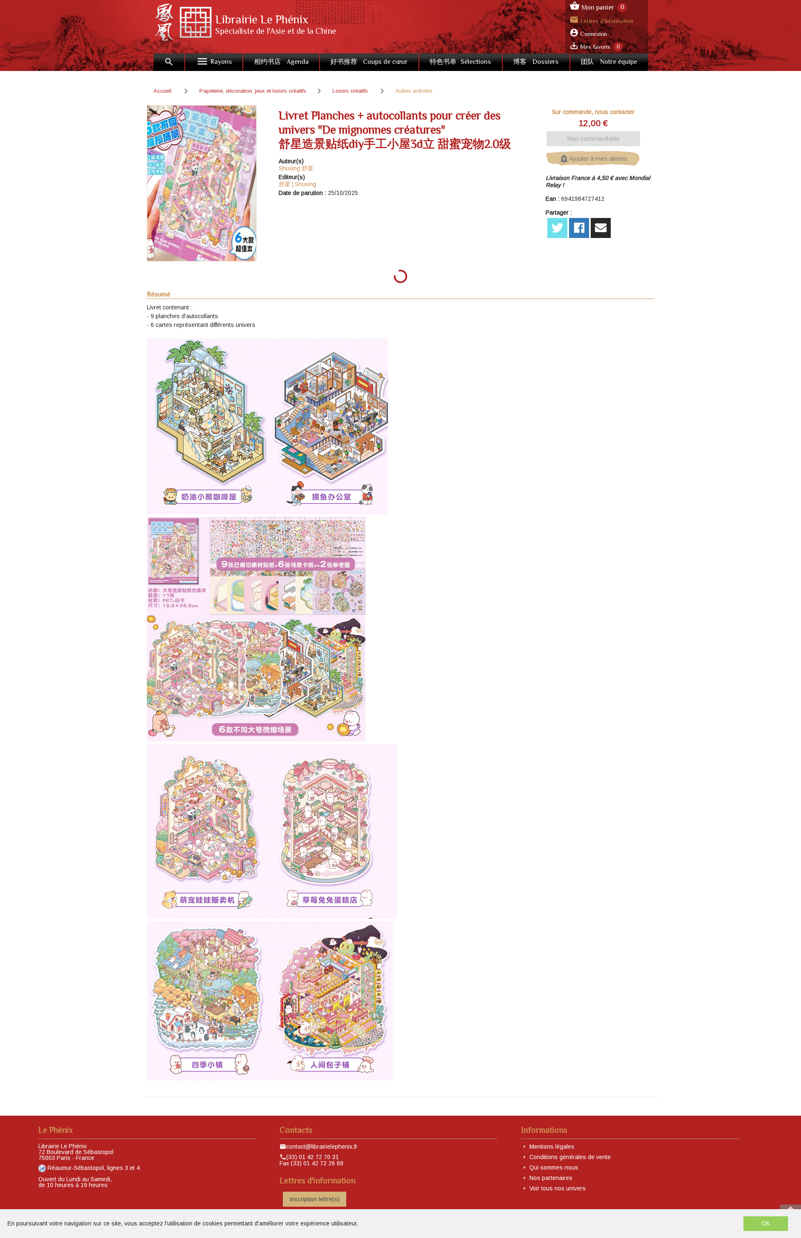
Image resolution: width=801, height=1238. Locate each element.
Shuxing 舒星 (296, 168)
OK (766, 1223)
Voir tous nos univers (557, 1188)
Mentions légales (551, 1146)
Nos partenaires (550, 1178)
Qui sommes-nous (553, 1167)
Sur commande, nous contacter (593, 112)
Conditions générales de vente (570, 1157)
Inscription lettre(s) (315, 1199)
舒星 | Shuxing (297, 184)
